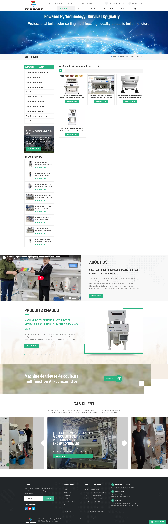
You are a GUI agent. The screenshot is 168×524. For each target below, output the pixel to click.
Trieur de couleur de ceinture (35, 106)
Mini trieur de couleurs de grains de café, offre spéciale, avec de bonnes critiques (43, 218)
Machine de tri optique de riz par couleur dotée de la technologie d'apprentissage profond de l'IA (44, 185)
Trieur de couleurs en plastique (35, 101)
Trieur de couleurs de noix (34, 97)
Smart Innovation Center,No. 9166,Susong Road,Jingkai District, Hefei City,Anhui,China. (125, 505)
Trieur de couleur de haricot (34, 87)
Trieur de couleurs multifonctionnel (37, 116)
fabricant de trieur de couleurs (94, 511)
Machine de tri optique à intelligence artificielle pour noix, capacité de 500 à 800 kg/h (43, 163)
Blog (65, 508)
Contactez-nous (126, 9)
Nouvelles (67, 495)
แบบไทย (83, 3)
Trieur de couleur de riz (33, 77)
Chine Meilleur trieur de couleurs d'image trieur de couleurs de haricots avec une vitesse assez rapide (72, 97)
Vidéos (80, 9)
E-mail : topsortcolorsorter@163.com (122, 487)
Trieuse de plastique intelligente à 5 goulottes (43, 229)
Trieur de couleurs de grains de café (37, 72)
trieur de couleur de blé (92, 508)
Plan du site (67, 511)
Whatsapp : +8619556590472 (120, 497)
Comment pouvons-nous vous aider (39, 132)
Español (56, 3)
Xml (81, 519)
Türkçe (90, 3)
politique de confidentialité (92, 519)
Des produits (67, 492)
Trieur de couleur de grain (34, 82)
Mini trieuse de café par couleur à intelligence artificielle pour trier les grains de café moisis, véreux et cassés (42, 174)
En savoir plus (40, 167)
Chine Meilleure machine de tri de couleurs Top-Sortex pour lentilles (101, 96)
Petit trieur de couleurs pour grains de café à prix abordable (43, 240)
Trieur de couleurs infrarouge (35, 111)
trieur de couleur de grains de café (95, 492)
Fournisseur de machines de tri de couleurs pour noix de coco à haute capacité (43, 196)
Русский (76, 3)
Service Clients (93, 9)
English (50, 3)
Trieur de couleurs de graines (35, 92)
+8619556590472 (137, 3)
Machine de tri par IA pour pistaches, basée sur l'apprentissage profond (43, 207)
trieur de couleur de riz (92, 489)
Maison (52, 9)
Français (63, 3)
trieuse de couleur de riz (92, 502)
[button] (24, 354)
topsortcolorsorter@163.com (117, 3)
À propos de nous (109, 9)
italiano (70, 3)
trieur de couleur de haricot (93, 495)
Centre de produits (66, 9)
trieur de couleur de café (92, 505)
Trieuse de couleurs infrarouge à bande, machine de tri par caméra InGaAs (130, 96)
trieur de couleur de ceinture (93, 498)
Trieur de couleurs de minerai (35, 121)
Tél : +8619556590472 (118, 494)
